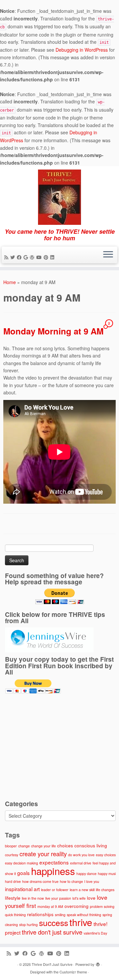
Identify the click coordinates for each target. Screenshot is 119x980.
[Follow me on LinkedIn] (53, 257)
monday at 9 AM (50, 906)
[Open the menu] (108, 255)
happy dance (86, 873)
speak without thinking (84, 914)
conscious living (90, 845)
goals (23, 872)
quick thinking (15, 914)
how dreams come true (40, 881)
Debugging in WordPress (82, 49)
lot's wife (79, 898)
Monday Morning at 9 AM (53, 331)
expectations (54, 862)
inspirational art (22, 888)
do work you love (81, 854)
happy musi (107, 873)
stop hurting (28, 924)
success (53, 922)
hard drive (13, 881)
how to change (71, 881)
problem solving (102, 906)
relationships (40, 914)
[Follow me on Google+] (26, 257)
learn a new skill (82, 889)
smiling (60, 914)
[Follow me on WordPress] (33, 257)
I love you (91, 881)
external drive (80, 863)
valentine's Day (95, 933)
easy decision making (21, 863)
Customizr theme (73, 971)
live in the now (33, 898)
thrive (80, 922)
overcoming (76, 906)
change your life (43, 845)
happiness (53, 871)
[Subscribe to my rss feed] (7, 257)
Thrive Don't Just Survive (52, 964)
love (91, 897)
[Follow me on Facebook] (20, 257)
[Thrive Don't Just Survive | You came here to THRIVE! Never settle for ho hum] (59, 197)
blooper (11, 845)
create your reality (43, 853)
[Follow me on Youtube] (40, 257)
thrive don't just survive (52, 932)
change (24, 845)
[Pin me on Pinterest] (47, 257)
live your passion (58, 898)
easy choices (106, 854)
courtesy (11, 854)
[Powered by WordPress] (98, 965)
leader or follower (54, 889)
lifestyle (12, 897)
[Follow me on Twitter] (13, 257)
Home (9, 282)
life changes (105, 889)
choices (65, 845)
